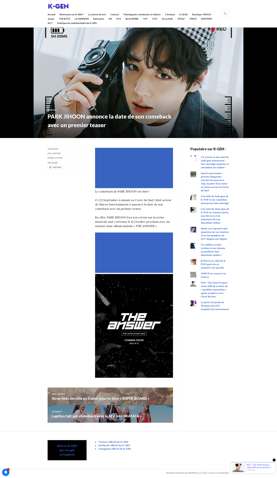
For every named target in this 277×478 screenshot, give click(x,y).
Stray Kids (167, 18)
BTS (119, 18)
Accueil (51, 14)
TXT (145, 18)
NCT (50, 23)
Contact (114, 14)
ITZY (154, 18)
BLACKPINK (132, 18)
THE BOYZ (64, 18)
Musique (52, 110)
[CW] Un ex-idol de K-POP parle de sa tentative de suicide (213, 264)
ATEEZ (181, 18)
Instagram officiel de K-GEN (114, 448)
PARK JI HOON (55, 158)
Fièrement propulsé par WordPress (182, 473)
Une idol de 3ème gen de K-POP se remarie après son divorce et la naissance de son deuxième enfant (215, 215)
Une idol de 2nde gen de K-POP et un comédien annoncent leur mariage (215, 200)
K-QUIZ (183, 14)
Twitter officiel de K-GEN (113, 441)
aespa (51, 18)
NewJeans (98, 18)
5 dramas (170, 14)
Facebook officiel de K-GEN (114, 445)
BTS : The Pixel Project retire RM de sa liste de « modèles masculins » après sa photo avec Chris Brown (214, 289)
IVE (110, 18)
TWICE (193, 18)
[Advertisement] (135, 168)
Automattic (224, 473)
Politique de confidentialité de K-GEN (77, 23)
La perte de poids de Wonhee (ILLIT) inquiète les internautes (215, 306)
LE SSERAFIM (82, 18)
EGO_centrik (54, 153)
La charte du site (97, 14)
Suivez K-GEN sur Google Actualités (67, 450)
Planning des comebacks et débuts (142, 14)
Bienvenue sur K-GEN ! (72, 14)
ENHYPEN (206, 18)
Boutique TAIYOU (201, 14)
